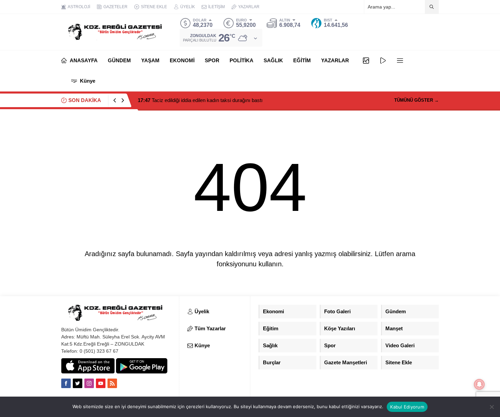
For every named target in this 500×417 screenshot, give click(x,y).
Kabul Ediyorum (407, 407)
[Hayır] (491, 406)
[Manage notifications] (479, 384)
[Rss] (112, 383)
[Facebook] (66, 383)
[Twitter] (77, 383)
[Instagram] (89, 383)
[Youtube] (100, 383)
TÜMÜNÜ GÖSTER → (416, 100)
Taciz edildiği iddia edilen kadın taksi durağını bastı (200, 100)
